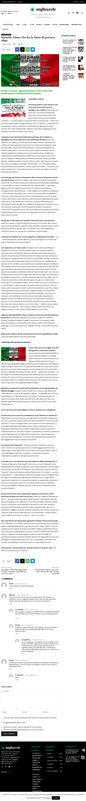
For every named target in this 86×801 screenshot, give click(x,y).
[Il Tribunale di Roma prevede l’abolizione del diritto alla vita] (83, 751)
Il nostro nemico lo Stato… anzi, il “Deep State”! (69, 41)
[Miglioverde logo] (10, 748)
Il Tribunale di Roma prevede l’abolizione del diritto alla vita (72, 751)
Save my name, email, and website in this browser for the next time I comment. (30, 718)
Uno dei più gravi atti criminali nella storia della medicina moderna (69, 68)
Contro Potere (6, 34)
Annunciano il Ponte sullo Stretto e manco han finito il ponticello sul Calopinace (70, 50)
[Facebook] (68, 12)
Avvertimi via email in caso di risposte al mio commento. (22, 727)
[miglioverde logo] (43, 9)
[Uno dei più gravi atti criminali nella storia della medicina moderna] (81, 67)
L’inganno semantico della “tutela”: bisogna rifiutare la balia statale (69, 77)
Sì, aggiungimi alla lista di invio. (14, 722)
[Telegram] (32, 49)
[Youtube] (77, 12)
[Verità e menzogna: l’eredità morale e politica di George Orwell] (81, 59)
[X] (73, 12)
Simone (12, 595)
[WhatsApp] (27, 49)
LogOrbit (9, 772)
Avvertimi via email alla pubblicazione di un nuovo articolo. (23, 730)
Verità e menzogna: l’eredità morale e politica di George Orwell (69, 59)
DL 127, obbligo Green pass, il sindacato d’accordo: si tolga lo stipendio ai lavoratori (73, 759)
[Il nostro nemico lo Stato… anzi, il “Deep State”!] (81, 42)
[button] (82, 13)
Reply (10, 588)
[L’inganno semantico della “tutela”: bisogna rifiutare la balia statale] (81, 76)
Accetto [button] (56, 798)
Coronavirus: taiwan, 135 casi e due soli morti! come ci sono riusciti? (46, 572)
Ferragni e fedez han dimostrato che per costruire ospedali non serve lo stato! (14, 572)
